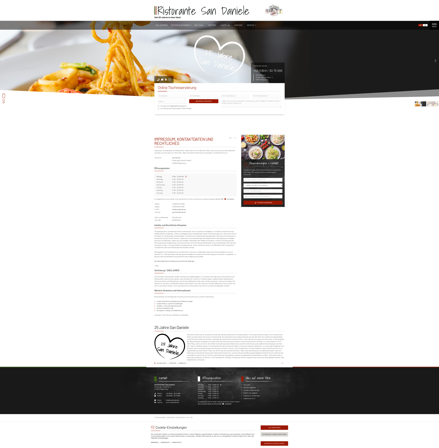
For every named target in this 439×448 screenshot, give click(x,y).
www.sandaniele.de (179, 212)
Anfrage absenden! (204, 101)
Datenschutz (174, 106)
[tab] (176, 378)
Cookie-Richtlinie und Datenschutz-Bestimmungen (175, 301)
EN (425, 25)
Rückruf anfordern (264, 203)
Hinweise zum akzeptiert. (173, 106)
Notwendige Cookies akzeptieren (274, 434)
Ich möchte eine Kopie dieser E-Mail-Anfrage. (176, 108)
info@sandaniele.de (179, 209)
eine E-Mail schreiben (225, 199)
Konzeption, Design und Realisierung (169, 310)
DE (421, 25)
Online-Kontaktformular (165, 308)
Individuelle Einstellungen (274, 443)
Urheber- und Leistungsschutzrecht (169, 306)
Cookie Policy (176, 442)
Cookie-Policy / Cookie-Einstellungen (170, 304)
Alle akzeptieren (274, 428)
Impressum (154, 442)
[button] (3, 61)
